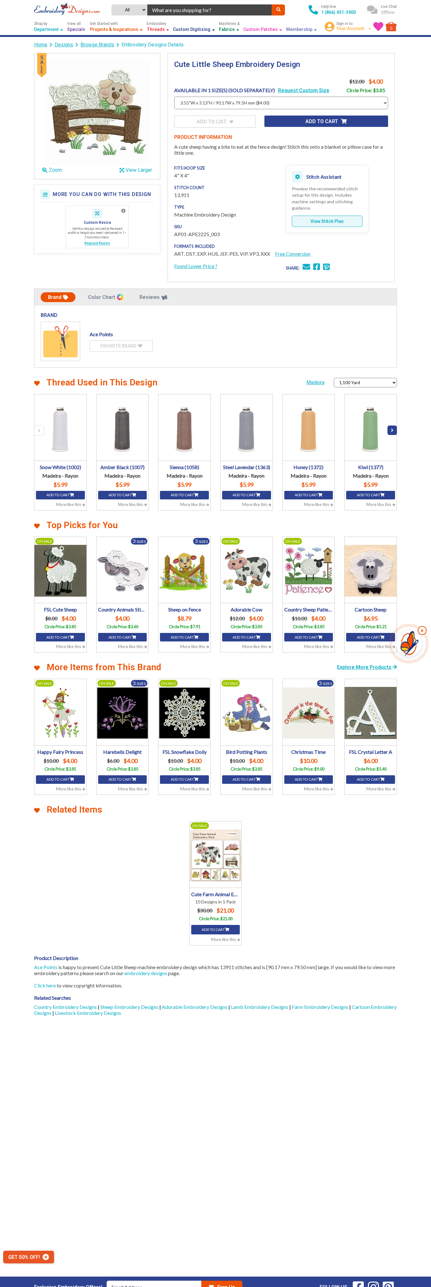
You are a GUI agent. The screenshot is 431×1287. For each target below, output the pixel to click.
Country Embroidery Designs (66, 1007)
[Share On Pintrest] (326, 268)
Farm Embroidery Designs (320, 1007)
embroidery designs (145, 973)
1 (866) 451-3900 (338, 12)
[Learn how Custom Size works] (123, 210)
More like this (69, 504)
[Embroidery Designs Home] (67, 9)
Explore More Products (365, 667)
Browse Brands (97, 45)
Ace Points (45, 967)
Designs (64, 45)
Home (40, 45)
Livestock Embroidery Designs (88, 1013)
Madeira (315, 382)
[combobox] (209, 9)
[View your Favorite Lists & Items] (378, 26)
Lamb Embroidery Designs (260, 1007)
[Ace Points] (60, 341)
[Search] (278, 9)
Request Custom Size (303, 90)
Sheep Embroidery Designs (129, 1007)
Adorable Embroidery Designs (195, 1007)
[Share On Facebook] (316, 268)
